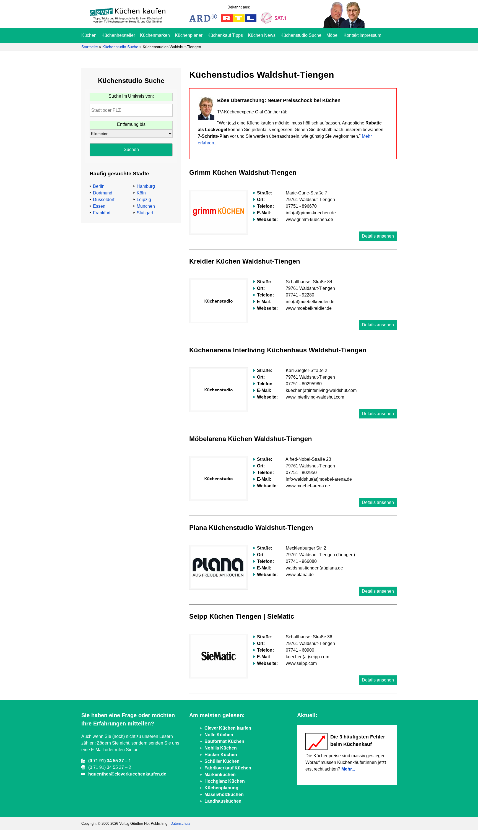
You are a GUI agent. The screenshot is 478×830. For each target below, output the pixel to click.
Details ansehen (378, 236)
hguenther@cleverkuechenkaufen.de (127, 774)
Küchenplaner (188, 35)
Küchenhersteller (118, 35)
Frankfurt (101, 212)
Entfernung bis (131, 124)
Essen (99, 206)
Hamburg (146, 186)
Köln (141, 193)
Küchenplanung (221, 787)
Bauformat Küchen (224, 741)
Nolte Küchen (218, 734)
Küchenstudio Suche (300, 35)
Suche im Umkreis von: (131, 96)
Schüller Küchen (222, 761)
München (146, 206)
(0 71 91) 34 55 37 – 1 (109, 760)
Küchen (89, 35)
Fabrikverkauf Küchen (227, 768)
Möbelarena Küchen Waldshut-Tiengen (250, 439)
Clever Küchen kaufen (227, 728)
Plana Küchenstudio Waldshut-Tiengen (251, 527)
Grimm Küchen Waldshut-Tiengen (243, 172)
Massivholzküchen (224, 794)
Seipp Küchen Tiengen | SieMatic (241, 616)
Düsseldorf (103, 199)
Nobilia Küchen (220, 748)
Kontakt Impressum (362, 35)
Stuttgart (145, 212)
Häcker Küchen (220, 754)
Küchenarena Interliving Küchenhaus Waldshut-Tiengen (278, 350)
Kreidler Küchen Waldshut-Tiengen (244, 261)
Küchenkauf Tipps (225, 35)
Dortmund (102, 193)
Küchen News (262, 35)
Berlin (99, 186)
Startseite (89, 47)
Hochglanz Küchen (224, 781)
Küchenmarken (155, 35)
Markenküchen (220, 774)
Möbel (332, 35)
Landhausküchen (222, 801)
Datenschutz (180, 823)
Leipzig (144, 199)
